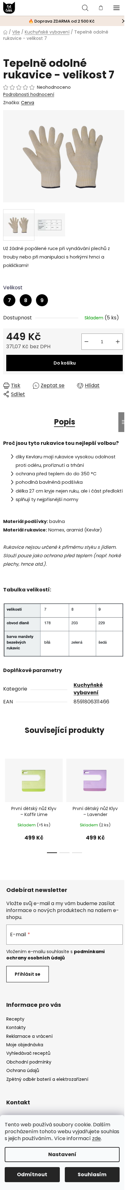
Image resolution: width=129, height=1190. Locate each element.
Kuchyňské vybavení (88, 688)
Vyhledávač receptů (28, 1053)
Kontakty (16, 1027)
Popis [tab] (64, 422)
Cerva (27, 102)
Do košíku (65, 363)
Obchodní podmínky (28, 1062)
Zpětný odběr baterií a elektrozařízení (47, 1079)
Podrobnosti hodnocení (28, 95)
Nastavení (62, 1154)
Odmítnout (32, 1174)
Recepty (15, 1019)
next (122, 776)
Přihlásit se (27, 974)
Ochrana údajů (22, 1070)
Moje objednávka (24, 1045)
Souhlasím (92, 1174)
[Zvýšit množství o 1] (117, 342)
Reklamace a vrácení (29, 1036)
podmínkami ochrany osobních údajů (55, 954)
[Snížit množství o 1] (86, 342)
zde (96, 1138)
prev (7, 776)
